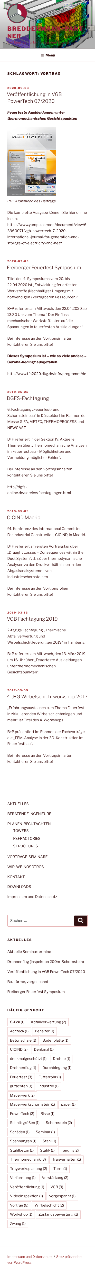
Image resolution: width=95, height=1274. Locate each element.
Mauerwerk (22, 1095)
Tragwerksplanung (28, 1168)
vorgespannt (62, 1196)
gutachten (21, 1086)
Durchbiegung (56, 1068)
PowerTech (22, 1114)
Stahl (49, 1141)
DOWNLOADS (19, 887)
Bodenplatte (55, 1040)
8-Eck (17, 1022)
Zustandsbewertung (58, 1214)
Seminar (45, 1132)
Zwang (18, 1223)
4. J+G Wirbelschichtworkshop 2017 (47, 697)
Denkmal (44, 1049)
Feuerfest (21, 1077)
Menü (50, 55)
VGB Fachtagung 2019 (32, 619)
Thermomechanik (28, 1159)
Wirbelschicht (49, 1205)
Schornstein (59, 1123)
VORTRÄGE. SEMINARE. (27, 857)
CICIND (61, 535)
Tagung (70, 1150)
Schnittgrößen (24, 1123)
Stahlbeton (22, 1150)
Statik (47, 1150)
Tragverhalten (66, 1159)
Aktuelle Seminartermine (29, 952)
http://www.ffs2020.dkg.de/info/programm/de (46, 374)
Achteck (19, 1031)
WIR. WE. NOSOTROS (25, 867)
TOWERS (21, 831)
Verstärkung (55, 1178)
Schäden (19, 1132)
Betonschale (23, 1040)
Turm (60, 1168)
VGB (56, 1187)
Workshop (21, 1214)
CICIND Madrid (23, 517)
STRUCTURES (25, 846)
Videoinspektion (26, 1196)
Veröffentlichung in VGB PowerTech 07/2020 (46, 972)
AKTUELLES (18, 804)
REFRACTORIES (26, 838)
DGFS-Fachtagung (28, 398)
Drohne (61, 1059)
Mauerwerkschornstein (32, 1104)
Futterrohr (49, 1077)
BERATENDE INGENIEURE (29, 814)
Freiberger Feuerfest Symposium (44, 267)
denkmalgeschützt (28, 1059)
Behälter (44, 1031)
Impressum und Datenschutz (32, 897)
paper (68, 1104)
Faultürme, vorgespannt (27, 982)
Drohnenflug (23, 1068)
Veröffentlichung (27, 1187)
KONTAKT (16, 877)
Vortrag (19, 1205)
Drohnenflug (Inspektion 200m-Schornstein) (45, 962)
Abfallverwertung (48, 1022)
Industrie (48, 1086)
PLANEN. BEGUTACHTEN (29, 824)
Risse (47, 1114)
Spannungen (23, 1141)
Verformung (23, 1178)
